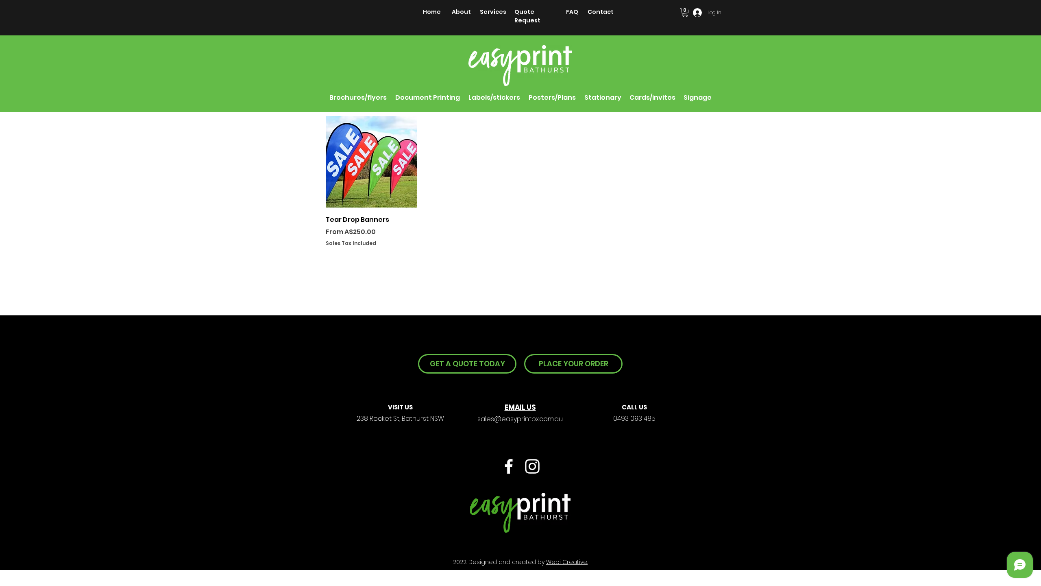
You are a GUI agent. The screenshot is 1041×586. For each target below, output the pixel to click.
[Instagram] (532, 466)
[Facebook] (508, 466)
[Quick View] (371, 162)
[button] (685, 12)
